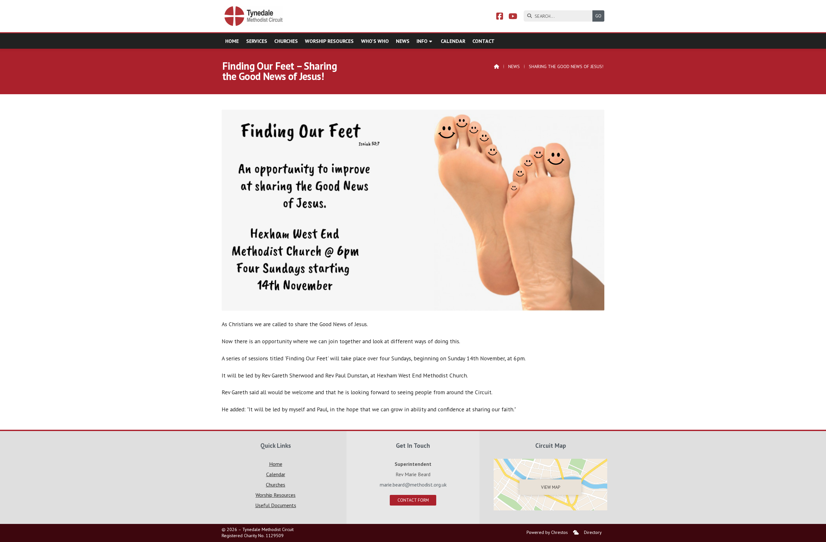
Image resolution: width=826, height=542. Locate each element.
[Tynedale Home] (254, 16)
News (514, 66)
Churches (275, 484)
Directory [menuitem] (593, 532)
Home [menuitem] (232, 41)
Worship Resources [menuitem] (329, 41)
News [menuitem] (402, 41)
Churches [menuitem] (286, 41)
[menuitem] (576, 532)
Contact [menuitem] (483, 41)
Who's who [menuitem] (375, 41)
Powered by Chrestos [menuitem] (547, 532)
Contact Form (413, 500)
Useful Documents (275, 505)
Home (275, 464)
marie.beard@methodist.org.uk (413, 484)
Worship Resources (276, 495)
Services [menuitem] (256, 41)
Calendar (275, 474)
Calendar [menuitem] (453, 41)
